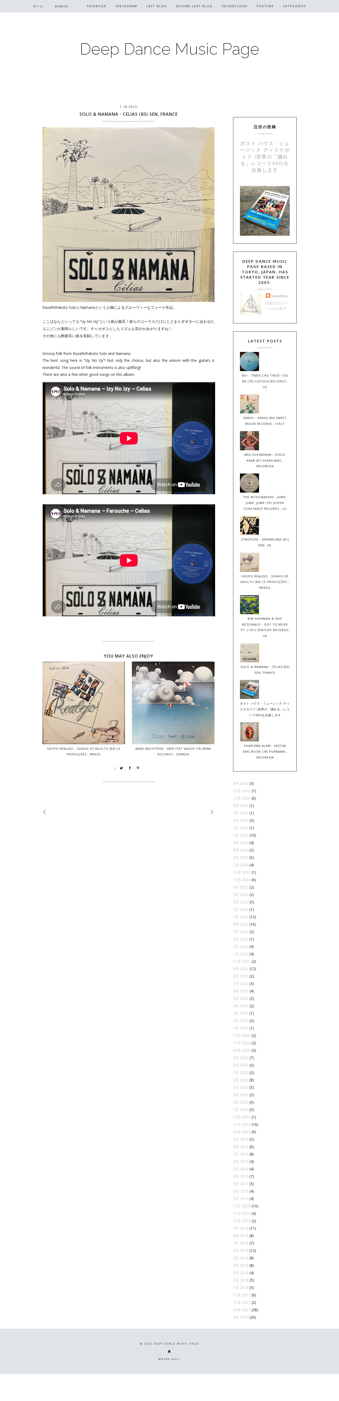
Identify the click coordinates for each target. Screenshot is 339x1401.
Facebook (96, 6)
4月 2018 (240, 1265)
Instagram (126, 6)
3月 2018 (240, 1272)
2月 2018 (240, 1280)
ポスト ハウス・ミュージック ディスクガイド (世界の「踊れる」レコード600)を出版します (265, 156)
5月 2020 (240, 1087)
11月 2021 (242, 961)
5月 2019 (240, 1168)
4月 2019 (240, 1176)
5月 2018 (240, 1257)
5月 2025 (240, 827)
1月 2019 (240, 1198)
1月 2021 (240, 1027)
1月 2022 (240, 953)
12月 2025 (242, 790)
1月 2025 (240, 835)
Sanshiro (279, 295)
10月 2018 (242, 1220)
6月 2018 (240, 1250)
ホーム (38, 6)
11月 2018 (242, 1213)
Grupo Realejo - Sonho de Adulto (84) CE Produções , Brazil (84, 751)
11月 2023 (242, 879)
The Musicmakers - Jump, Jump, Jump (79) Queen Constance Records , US (265, 503)
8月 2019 (240, 1146)
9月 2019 (240, 1139)
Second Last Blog (194, 6)
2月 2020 (240, 1102)
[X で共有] (122, 768)
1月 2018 (240, 1287)
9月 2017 (240, 1317)
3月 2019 (240, 1183)
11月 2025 (242, 798)
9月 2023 (240, 887)
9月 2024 (240, 842)
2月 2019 (240, 1191)
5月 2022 (240, 946)
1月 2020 (240, 1109)
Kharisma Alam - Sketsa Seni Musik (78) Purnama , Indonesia (265, 751)
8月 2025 (240, 805)
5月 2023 (240, 909)
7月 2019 (240, 1154)
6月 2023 (240, 901)
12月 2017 (242, 1294)
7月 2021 (240, 983)
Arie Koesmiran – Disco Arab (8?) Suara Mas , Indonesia (265, 460)
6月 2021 (240, 990)
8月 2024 (240, 850)
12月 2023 (242, 872)
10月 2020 (242, 1050)
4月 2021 (240, 1005)
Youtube (265, 6)
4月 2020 (240, 1094)
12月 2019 (242, 1116)
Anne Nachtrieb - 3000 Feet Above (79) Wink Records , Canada (173, 751)
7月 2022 (240, 931)
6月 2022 (240, 939)
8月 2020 (240, 1065)
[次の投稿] (44, 812)
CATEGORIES (294, 6)
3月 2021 (240, 1013)
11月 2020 (242, 1042)
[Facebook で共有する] (130, 768)
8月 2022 (240, 924)
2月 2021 (240, 1020)
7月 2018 (240, 1243)
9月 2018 (240, 1228)
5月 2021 (240, 998)
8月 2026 (240, 783)
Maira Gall (169, 1359)
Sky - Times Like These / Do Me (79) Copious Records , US (265, 381)
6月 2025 (240, 820)
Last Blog (156, 6)
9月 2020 (240, 1057)
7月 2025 (240, 812)
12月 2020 (242, 1035)
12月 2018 (242, 1205)
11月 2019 (242, 1124)
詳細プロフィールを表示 (277, 306)
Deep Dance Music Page (169, 49)
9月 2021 (240, 968)
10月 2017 (242, 1309)
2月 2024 (240, 857)
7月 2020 (240, 1072)
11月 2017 (242, 1302)
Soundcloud (234, 6)
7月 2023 (240, 894)
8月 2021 (240, 976)
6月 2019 (240, 1161)
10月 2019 (242, 1131)
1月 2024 (240, 864)
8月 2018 (240, 1235)
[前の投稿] (212, 812)
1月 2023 (240, 916)
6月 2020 (240, 1079)
